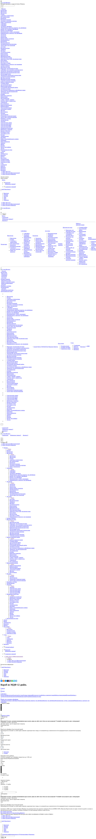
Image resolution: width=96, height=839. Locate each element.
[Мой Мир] (6, 681)
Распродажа (4, 695)
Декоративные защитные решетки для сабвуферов (30, 700)
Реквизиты (31, 834)
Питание (12, 576)
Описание (6, 751)
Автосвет (12, 587)
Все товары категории (6, 811)
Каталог (9, 450)
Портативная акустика (35, 696)
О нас (8, 637)
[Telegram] (16, 681)
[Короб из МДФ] (5, 715)
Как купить (9, 629)
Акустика (12, 499)
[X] (8, 681)
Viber (5, 197)
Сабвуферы (12, 470)
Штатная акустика (14, 522)
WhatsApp (6, 200)
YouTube (6, 196)
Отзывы (6, 753)
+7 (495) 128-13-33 (5, 171)
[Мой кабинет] (1, 426)
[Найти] (2, 7)
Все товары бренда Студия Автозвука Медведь (13, 813)
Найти (2, 837)
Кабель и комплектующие (16, 540)
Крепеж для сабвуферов (49, 700)
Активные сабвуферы (11, 700)
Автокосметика (9, 696)
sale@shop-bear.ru (6, 189)
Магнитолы (13, 455)
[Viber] (10, 681)
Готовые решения (27, 695)
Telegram (6, 194)
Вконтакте (6, 193)
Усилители (12, 484)
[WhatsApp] (12, 681)
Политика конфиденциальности (10, 834)
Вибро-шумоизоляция (15, 565)
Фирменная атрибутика (16, 596)
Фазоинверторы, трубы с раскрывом (64, 700)
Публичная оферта (23, 834)
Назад (9, 449)
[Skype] (14, 681)
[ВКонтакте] (1, 681)
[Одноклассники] (3, 681)
